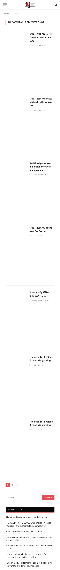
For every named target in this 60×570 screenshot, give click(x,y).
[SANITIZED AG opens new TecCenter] (16, 253)
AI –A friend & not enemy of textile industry (26, 517)
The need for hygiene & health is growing (41, 359)
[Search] (55, 4)
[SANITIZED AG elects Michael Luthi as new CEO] (16, 59)
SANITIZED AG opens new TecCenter (40, 229)
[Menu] (5, 4)
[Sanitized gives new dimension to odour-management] (16, 188)
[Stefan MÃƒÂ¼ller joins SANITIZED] (16, 317)
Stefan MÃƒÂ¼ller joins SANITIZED (39, 294)
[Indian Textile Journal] (30, 4)
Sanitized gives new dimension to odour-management (40, 167)
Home (5, 13)
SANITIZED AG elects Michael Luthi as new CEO (40, 37)
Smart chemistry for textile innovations (25, 531)
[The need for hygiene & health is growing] (16, 382)
